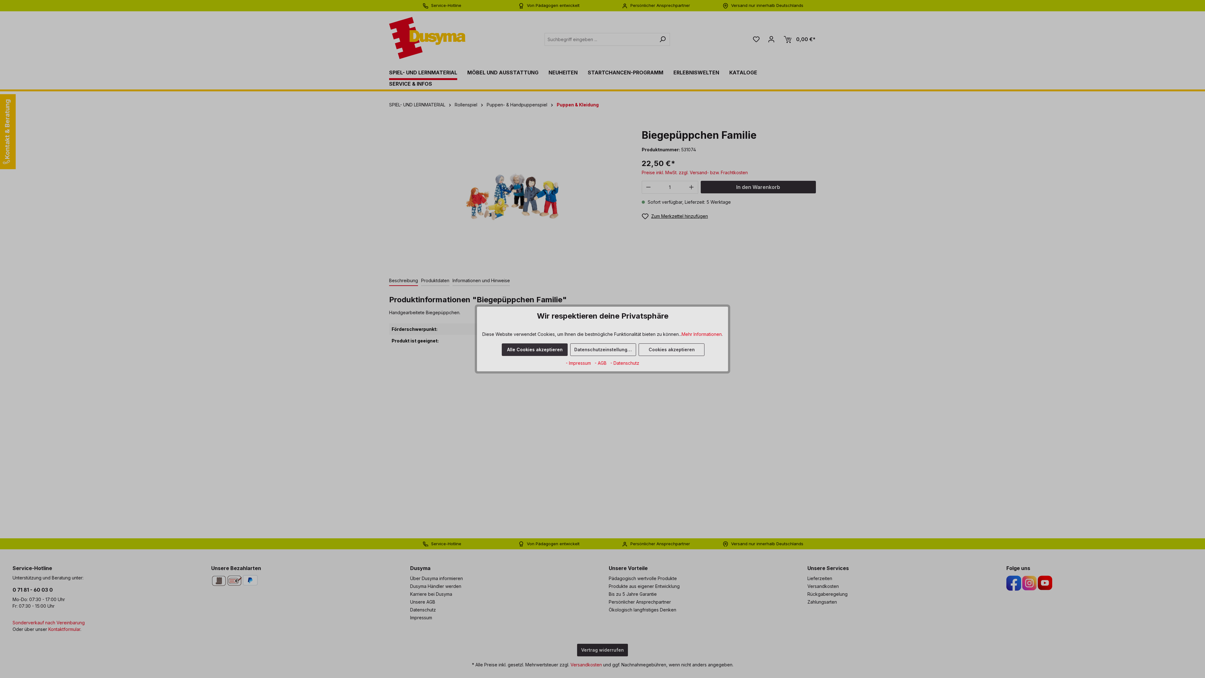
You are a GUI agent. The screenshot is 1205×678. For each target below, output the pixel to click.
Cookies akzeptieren (672, 349)
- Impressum (579, 363)
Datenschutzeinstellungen (603, 349)
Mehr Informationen (702, 334)
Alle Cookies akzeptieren (535, 349)
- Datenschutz (624, 363)
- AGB (601, 363)
